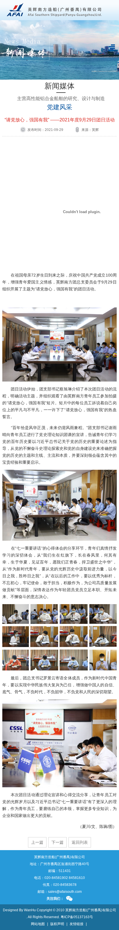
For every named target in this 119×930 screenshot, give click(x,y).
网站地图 (38, 924)
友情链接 (76, 924)
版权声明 (57, 924)
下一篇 (57, 842)
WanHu (30, 910)
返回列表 (80, 842)
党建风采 (59, 107)
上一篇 (37, 842)
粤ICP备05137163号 (77, 917)
